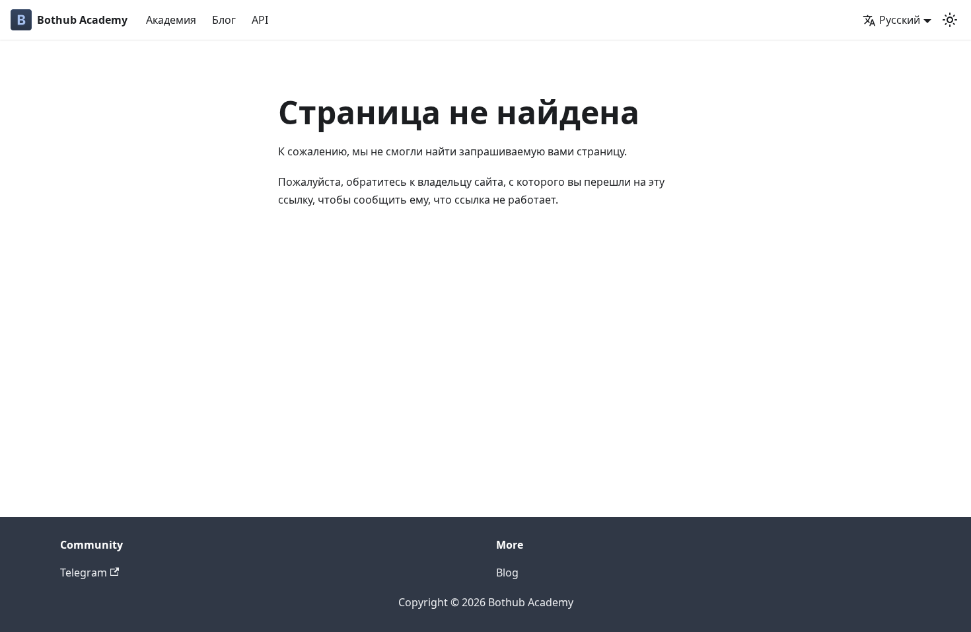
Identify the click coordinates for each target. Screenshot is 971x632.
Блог (224, 20)
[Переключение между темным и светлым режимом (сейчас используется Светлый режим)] (949, 19)
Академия (171, 20)
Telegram (83, 572)
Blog (507, 572)
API (260, 20)
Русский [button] (899, 20)
